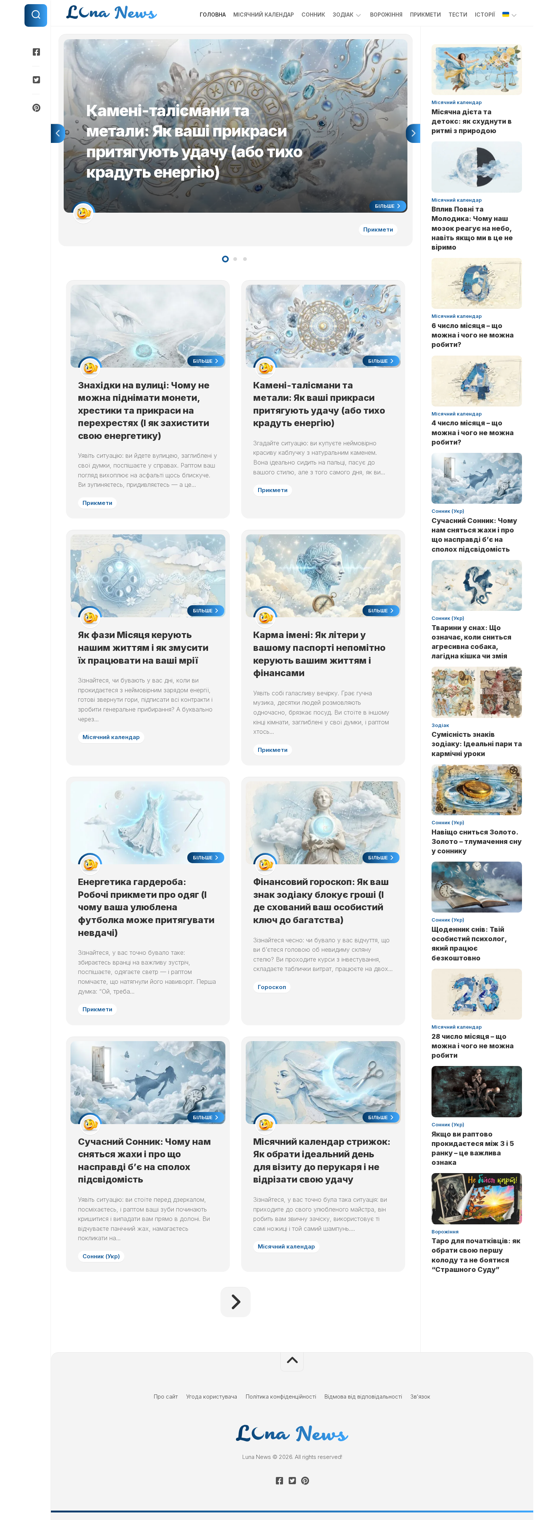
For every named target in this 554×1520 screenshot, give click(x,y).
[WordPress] (35, 79)
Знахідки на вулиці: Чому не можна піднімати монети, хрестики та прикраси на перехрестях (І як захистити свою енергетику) (144, 410)
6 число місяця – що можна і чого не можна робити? (473, 335)
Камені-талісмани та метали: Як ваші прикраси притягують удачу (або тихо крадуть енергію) (188, 43)
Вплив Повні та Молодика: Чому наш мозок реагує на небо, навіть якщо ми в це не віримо (472, 228)
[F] (35, 52)
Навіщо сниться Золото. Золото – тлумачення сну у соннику (477, 841)
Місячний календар (263, 14)
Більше (385, 206)
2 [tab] (235, 259)
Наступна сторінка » (235, 1302)
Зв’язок (420, 1396)
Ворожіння (386, 14)
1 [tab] (225, 259)
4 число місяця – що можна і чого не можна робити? (473, 432)
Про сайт (166, 1396)
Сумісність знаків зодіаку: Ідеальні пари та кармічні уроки (477, 743)
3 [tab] (245, 259)
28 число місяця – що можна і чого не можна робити (473, 1045)
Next (413, 133)
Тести (457, 14)
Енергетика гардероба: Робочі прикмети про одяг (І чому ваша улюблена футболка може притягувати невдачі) (146, 907)
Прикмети (425, 14)
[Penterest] (35, 107)
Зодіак (343, 14)
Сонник (313, 14)
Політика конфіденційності (281, 1396)
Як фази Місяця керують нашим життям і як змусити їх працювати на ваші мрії (143, 647)
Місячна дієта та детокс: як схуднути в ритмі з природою (472, 121)
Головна (213, 14)
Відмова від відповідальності (363, 1396)
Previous (58, 133)
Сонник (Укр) (101, 1256)
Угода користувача (211, 1396)
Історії (485, 14)
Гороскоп (272, 987)
